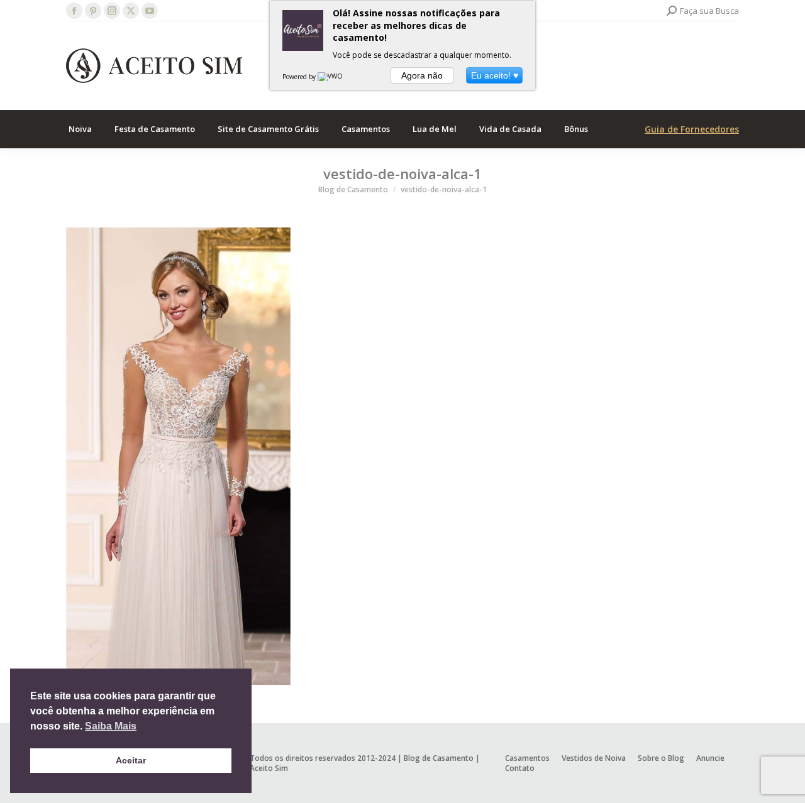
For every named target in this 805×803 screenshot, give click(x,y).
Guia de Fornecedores (692, 129)
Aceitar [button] (131, 760)
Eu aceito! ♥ (494, 75)
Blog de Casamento (439, 758)
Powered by (300, 76)
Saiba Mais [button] (110, 726)
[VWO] (331, 76)
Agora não (422, 75)
